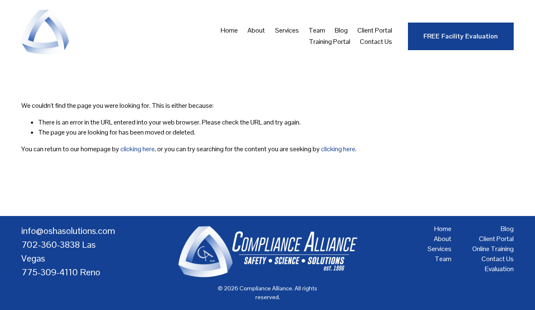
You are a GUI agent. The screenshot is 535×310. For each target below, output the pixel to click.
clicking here (137, 149)
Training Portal (329, 41)
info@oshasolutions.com (68, 230)
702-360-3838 (50, 244)
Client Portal (374, 30)
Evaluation (499, 268)
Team (316, 30)
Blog (341, 30)
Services (287, 30)
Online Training (493, 248)
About (256, 30)
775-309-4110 (49, 272)
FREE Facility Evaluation (460, 36)
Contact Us (376, 41)
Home (229, 30)
